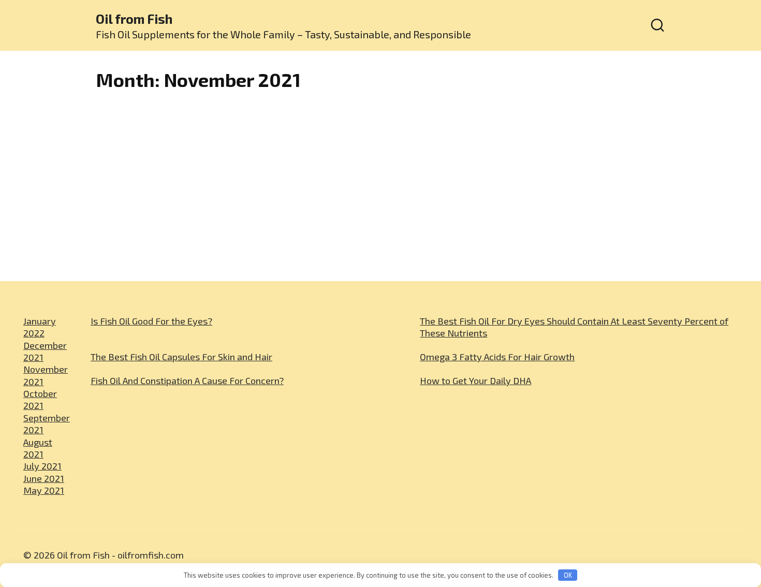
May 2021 (43, 490)
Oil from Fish (134, 18)
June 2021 (43, 478)
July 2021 (42, 466)
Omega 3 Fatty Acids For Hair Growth (497, 356)
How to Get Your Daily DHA (475, 380)
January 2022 (39, 327)
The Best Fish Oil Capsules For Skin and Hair (181, 356)
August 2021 (37, 448)
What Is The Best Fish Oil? (302, 266)
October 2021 (40, 399)
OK (568, 575)
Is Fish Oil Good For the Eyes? (151, 321)
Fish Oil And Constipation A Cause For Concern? (187, 380)
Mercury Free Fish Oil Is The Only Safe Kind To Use (159, 274)
